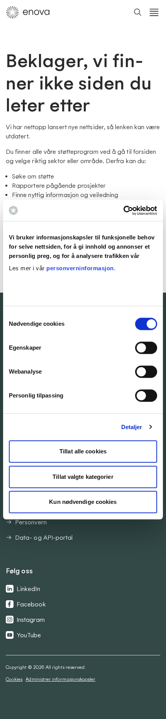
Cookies (14, 679)
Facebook (31, 604)
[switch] (146, 348)
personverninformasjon (80, 268)
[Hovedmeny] (154, 12)
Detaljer (131, 427)
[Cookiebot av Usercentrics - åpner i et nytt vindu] (123, 210)
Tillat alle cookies (83, 451)
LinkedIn (28, 588)
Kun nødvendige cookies (83, 501)
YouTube (29, 634)
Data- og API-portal (44, 537)
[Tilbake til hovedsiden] (27, 12)
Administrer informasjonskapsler (60, 679)
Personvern (31, 522)
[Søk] (137, 12)
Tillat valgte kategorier (83, 476)
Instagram (31, 619)
